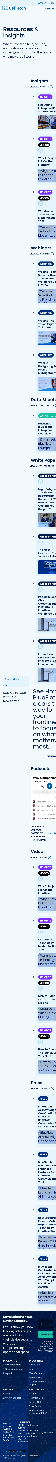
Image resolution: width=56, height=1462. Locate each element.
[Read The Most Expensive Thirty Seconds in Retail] (40, 542)
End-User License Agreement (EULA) (38, 1412)
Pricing (6, 1393)
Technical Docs (36, 1397)
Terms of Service (34, 1456)
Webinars (45, 264)
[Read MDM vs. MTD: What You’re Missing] (40, 988)
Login (51, 3)
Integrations (9, 1373)
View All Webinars (40, 253)
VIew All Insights (39, 86)
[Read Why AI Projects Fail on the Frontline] (40, 150)
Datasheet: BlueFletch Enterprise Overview (45, 428)
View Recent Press (40, 1088)
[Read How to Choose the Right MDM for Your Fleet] (40, 1041)
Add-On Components (13, 1369)
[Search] (6, 685)
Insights (45, 97)
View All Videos (38, 857)
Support (42, 3)
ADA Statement (9, 1458)
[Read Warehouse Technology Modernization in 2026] (40, 203)
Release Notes (36, 1402)
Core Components (12, 1364)
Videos (44, 145)
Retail (32, 1369)
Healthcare (34, 1364)
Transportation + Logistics (37, 1383)
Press (43, 1099)
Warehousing (35, 1377)
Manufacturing (36, 1373)
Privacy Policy (21, 1456)
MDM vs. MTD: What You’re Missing (47, 999)
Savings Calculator (12, 1397)
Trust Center (35, 1406)
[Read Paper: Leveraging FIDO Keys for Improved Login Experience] (40, 646)
